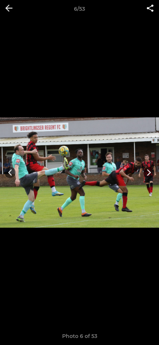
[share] (150, 9)
